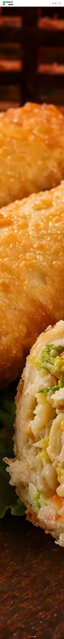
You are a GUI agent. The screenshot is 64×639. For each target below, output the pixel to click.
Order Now (32, 329)
